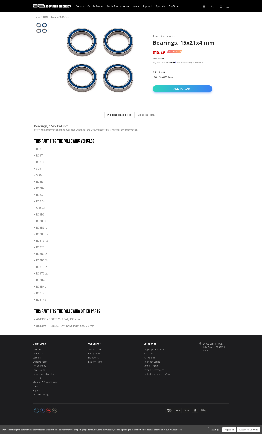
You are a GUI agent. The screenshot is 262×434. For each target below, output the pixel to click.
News (136, 6)
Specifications (146, 115)
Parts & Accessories (118, 6)
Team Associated (96, 349)
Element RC (93, 357)
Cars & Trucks (95, 6)
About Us (37, 349)
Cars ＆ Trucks (151, 365)
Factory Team (95, 361)
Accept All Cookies (248, 429)
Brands (80, 6)
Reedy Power (94, 353)
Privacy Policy (39, 365)
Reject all (229, 429)
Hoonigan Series (152, 361)
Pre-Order (174, 6)
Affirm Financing (40, 394)
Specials (160, 6)
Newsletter (38, 378)
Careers (37, 357)
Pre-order (148, 353)
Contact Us (38, 353)
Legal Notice (39, 369)
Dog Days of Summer (154, 349)
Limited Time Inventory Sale (157, 374)
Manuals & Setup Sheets (45, 382)
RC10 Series (150, 357)
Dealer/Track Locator (43, 374)
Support (147, 6)
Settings (215, 429)
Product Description (119, 115)
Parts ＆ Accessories (154, 369)
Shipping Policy (40, 361)
